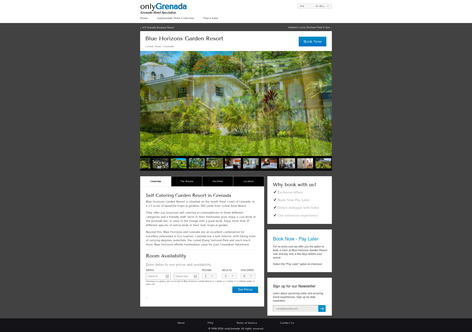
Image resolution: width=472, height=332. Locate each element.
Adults (227, 270)
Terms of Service (246, 322)
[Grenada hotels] (182, 8)
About (181, 322)
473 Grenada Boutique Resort (158, 27)
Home (144, 18)
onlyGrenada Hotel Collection (175, 18)
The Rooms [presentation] (186, 181)
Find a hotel (210, 18)
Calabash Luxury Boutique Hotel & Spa (309, 27)
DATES (150, 270)
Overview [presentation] (155, 181)
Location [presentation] (249, 181)
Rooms (206, 270)
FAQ (210, 322)
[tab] (155, 181)
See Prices (245, 289)
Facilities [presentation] (218, 181)
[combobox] (315, 6)
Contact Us (287, 322)
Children (247, 270)
